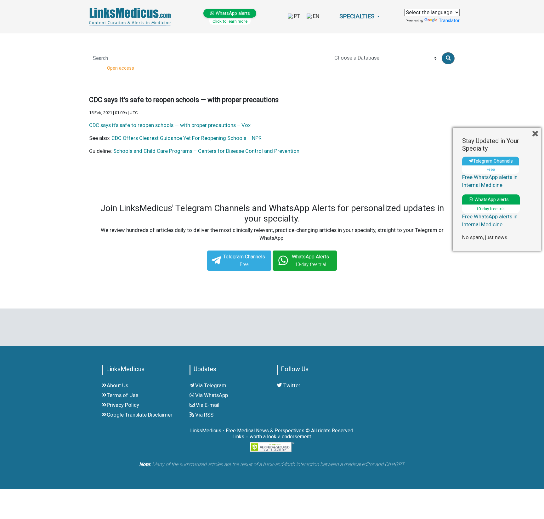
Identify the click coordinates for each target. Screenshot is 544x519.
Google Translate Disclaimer (140, 415)
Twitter (291, 386)
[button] (359, 16)
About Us (117, 386)
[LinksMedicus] (131, 16)
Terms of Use (122, 395)
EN (315, 16)
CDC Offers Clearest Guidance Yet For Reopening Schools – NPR (186, 138)
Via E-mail (207, 405)
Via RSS (203, 415)
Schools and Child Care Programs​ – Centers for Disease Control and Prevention (206, 151)
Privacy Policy (123, 405)
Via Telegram (210, 386)
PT (296, 16)
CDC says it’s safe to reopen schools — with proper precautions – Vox (170, 125)
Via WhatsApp (211, 395)
